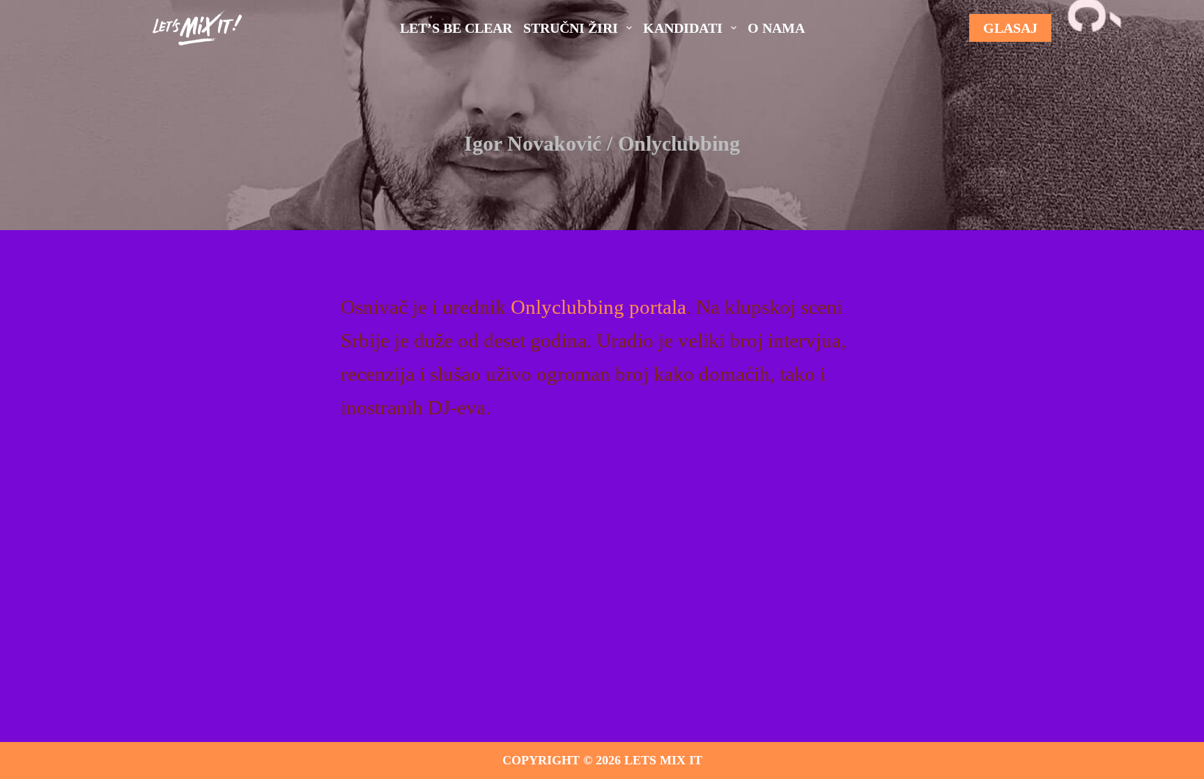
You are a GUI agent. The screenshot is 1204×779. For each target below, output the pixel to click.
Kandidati (683, 28)
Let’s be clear (456, 28)
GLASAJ (1010, 28)
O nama (776, 28)
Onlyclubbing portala (598, 307)
